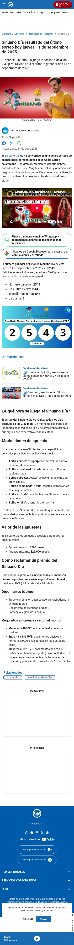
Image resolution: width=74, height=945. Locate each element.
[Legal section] (69, 889)
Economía (19, 34)
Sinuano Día (12, 155)
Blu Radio (6, 34)
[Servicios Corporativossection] (69, 880)
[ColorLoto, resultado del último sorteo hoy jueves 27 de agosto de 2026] (11, 393)
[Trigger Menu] (5, 4)
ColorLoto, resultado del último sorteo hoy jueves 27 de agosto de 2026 (47, 394)
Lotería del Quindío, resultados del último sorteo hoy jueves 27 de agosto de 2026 (46, 375)
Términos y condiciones (19, 902)
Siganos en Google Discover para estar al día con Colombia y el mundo (40, 253)
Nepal (42, 12)
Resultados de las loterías (41, 34)
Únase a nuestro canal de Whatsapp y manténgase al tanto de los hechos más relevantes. (36, 240)
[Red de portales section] (69, 871)
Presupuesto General (59, 12)
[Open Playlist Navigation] (70, 938)
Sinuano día (12, 677)
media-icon (37, 938)
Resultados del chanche (40, 677)
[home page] (37, 813)
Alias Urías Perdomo (26, 12)
